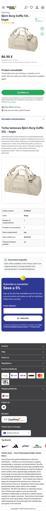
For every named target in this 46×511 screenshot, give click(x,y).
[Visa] (23, 375)
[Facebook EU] (3, 407)
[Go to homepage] (11, 7)
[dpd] (5, 396)
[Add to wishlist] (42, 28)
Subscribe (24, 318)
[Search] (26, 7)
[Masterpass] (31, 375)
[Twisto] (14, 375)
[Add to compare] (42, 34)
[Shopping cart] (43, 7)
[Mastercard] (40, 375)
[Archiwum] (40, 20)
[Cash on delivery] (5, 382)
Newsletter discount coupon (19, 327)
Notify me (24, 92)
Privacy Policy (11, 102)
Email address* (9, 306)
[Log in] (37, 7)
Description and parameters (13, 119)
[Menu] (3, 7)
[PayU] (5, 375)
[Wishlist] (31, 7)
